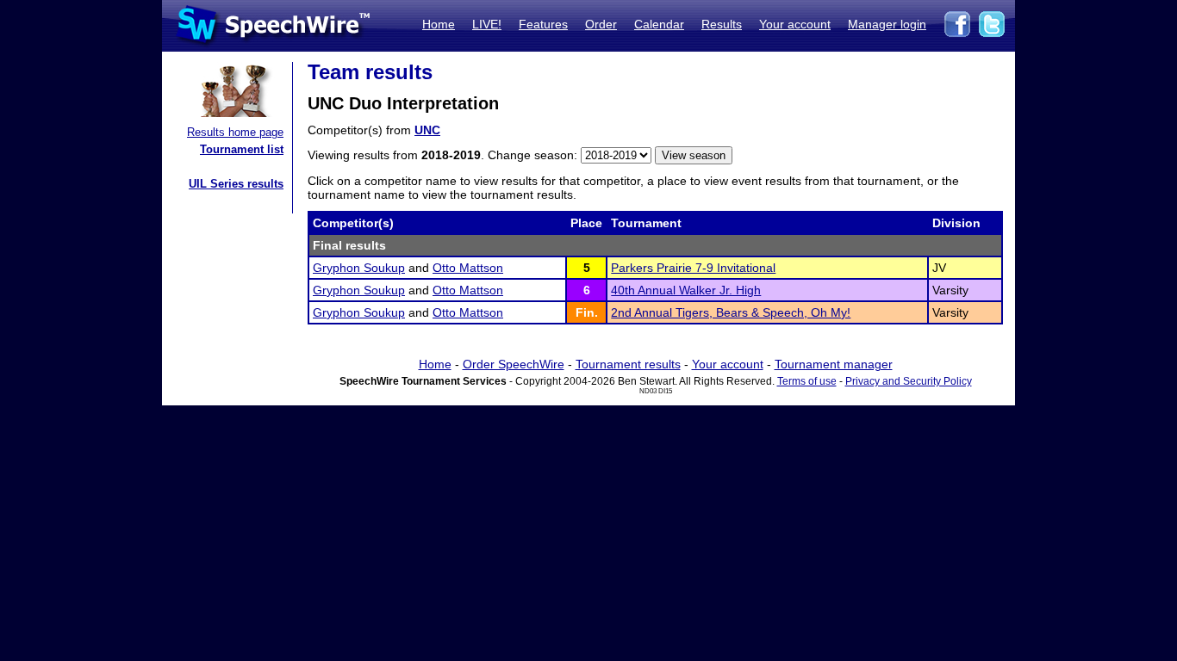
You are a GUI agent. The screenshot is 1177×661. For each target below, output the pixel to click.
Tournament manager (834, 364)
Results (721, 24)
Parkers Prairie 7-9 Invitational (693, 268)
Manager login (887, 24)
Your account (795, 24)
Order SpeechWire (513, 364)
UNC (427, 130)
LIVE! (486, 24)
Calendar (659, 24)
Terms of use (807, 381)
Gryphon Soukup (359, 268)
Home (438, 24)
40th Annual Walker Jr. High (686, 290)
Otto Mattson (468, 268)
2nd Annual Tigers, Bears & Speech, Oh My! (730, 312)
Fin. (587, 312)
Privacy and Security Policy (908, 381)
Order (601, 24)
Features (543, 24)
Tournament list (241, 149)
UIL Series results (236, 183)
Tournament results (628, 364)
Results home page (235, 132)
